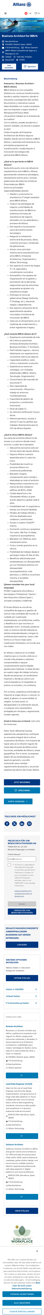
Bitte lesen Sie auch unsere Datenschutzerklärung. (26, 1286)
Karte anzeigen (16, 801)
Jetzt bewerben (9, 66)
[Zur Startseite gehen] (22, 4)
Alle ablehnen (22, 1303)
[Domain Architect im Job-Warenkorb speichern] (22, 1075)
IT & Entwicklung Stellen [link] (17, 1003)
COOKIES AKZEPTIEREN (22, 1294)
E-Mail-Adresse (14, 854)
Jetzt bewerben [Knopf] (22, 782)
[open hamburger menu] (5, 13)
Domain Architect (14, 1026)
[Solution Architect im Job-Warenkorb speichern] (22, 1197)
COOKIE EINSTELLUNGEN (22, 1311)
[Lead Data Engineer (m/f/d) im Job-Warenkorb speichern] (22, 1136)
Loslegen (22, 945)
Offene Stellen (22, 978)
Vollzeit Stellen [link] (13, 996)
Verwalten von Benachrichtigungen (22, 911)
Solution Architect (14, 1144)
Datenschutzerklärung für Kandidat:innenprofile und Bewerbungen (23, 893)
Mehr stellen (22, 1211)
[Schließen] (37, 1251)
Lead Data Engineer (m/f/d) (19, 1084)
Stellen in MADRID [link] (14, 989)
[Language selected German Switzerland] (28, 13)
